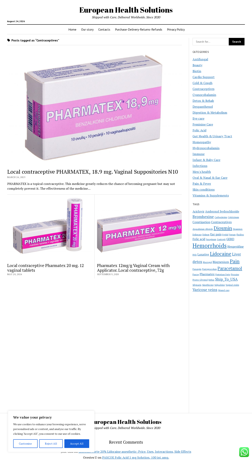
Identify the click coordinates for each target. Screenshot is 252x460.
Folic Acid (199, 130)
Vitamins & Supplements (211, 195)
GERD (230, 239)
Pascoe (196, 274)
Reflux (211, 279)
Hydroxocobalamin (206, 148)
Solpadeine (219, 285)
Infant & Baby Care (206, 160)
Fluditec (240, 234)
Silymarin (197, 285)
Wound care (223, 290)
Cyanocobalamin (204, 95)
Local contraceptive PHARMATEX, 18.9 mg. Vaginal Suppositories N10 (92, 171)
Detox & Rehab (203, 100)
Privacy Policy (176, 29)
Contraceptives (203, 89)
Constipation (201, 222)
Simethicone (208, 285)
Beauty (197, 65)
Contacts (104, 29)
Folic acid (199, 239)
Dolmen (205, 234)
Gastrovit (221, 239)
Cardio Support (204, 77)
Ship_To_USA (226, 279)
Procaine (235, 274)
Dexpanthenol (203, 106)
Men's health (202, 172)
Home (72, 29)
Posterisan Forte (222, 274)
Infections (200, 166)
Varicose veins (205, 289)
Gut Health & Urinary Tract (212, 136)
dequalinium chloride (203, 229)
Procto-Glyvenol (200, 279)
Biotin (197, 71)
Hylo (195, 254)
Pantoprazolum (209, 269)
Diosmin (223, 228)
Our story (87, 29)
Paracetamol (230, 268)
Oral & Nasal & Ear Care (210, 177)
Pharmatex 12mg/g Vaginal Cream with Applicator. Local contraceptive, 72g (133, 268)
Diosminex (238, 229)
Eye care (198, 118)
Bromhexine (203, 216)
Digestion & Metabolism (210, 112)
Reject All (51, 443)
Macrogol (207, 262)
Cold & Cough (202, 83)
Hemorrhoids (210, 245)
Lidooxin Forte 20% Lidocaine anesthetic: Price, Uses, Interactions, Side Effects (135, 451)
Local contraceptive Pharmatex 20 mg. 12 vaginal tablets (45, 268)
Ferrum (232, 234)
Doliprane (197, 234)
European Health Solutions (126, 10)
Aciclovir (198, 211)
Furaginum (211, 239)
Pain (235, 261)
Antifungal (200, 59)
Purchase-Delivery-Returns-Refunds (138, 29)
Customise (25, 443)
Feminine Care (203, 124)
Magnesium (221, 262)
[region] (51, 431)
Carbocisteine (221, 217)
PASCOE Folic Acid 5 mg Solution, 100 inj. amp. (135, 457)
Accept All (76, 443)
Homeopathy (202, 142)
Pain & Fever (202, 183)
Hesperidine (235, 246)
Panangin (197, 269)
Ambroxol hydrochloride (222, 211)
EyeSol (225, 234)
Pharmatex (207, 274)
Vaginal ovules (232, 285)
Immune (199, 154)
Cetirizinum (233, 217)
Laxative (203, 254)
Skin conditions (204, 189)
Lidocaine (220, 253)
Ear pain (215, 234)
